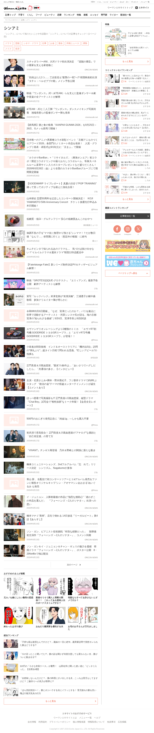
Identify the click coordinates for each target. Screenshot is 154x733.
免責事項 (111, 722)
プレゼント (135, 2)
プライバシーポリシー (59, 722)
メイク (8, 48)
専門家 (104, 15)
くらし (99, 2)
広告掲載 (122, 722)
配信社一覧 (125, 15)
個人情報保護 (79, 722)
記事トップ (10, 15)
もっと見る (50, 701)
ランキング (69, 15)
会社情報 (32, 722)
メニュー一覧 (144, 2)
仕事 (44, 43)
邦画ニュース (72, 43)
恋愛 (59, 15)
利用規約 (42, 722)
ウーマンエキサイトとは (65, 717)
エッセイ (94, 15)
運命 (60, 43)
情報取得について (96, 722)
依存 (17, 48)
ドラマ (8, 43)
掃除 (85, 43)
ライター (114, 15)
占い (127, 2)
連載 (85, 15)
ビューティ (114, 2)
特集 (79, 15)
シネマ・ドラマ (30, 43)
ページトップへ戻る (127, 273)
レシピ (106, 2)
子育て (93, 2)
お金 (52, 43)
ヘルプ (97, 717)
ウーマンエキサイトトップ (120, 7)
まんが (122, 2)
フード (39, 15)
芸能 (17, 43)
